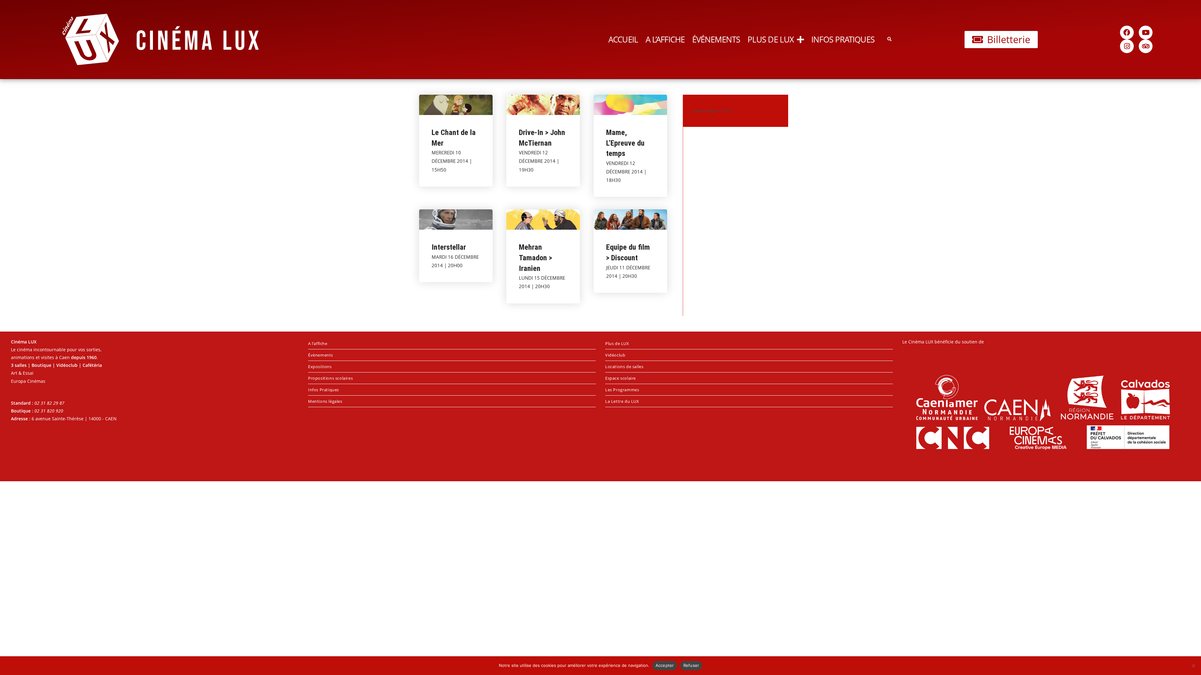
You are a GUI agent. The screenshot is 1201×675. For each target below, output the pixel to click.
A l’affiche (665, 39)
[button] (889, 39)
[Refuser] (1193, 665)
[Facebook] (1127, 32)
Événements (716, 39)
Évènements (320, 355)
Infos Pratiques (842, 39)
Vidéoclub (615, 355)
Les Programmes (622, 389)
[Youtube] (1146, 32)
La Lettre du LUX (622, 401)
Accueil (623, 39)
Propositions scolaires (330, 378)
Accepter (665, 665)
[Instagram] (1127, 46)
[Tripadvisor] (1146, 46)
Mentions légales (325, 401)
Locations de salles (624, 366)
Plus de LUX (770, 39)
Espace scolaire (620, 378)
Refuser (691, 665)
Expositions (320, 366)
